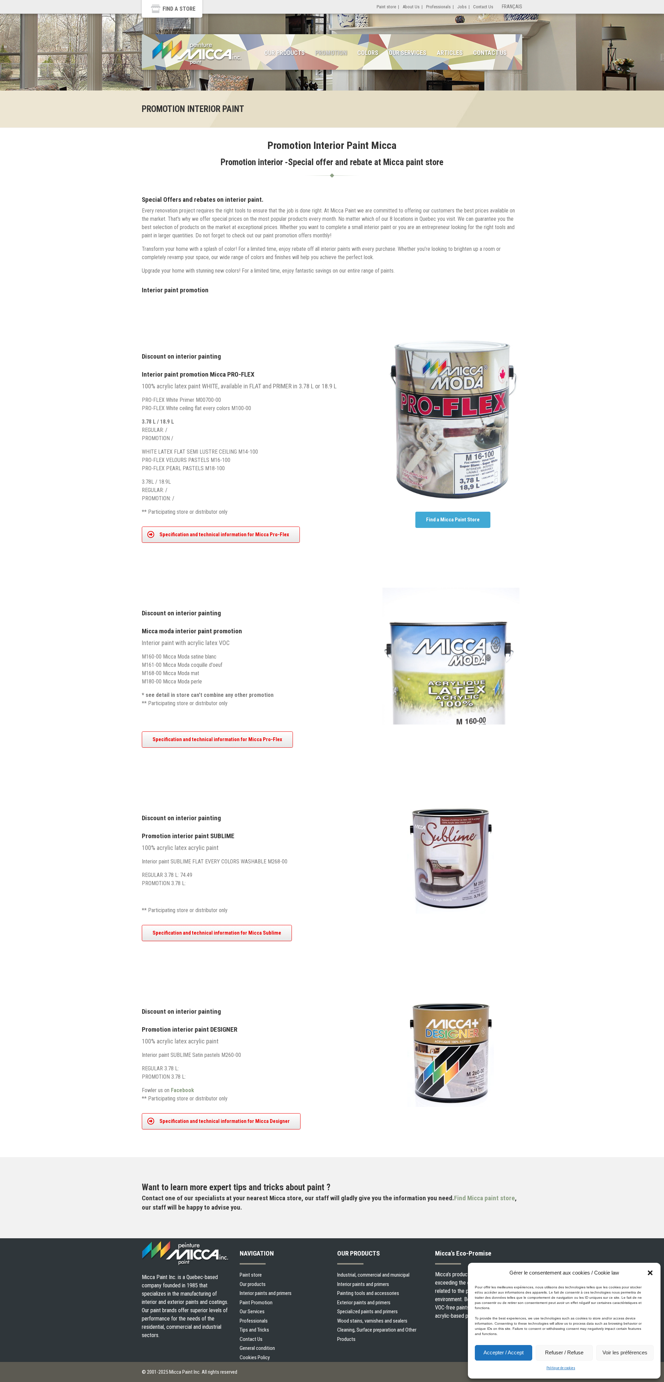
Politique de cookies (560, 1368)
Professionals (438, 6)
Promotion (331, 52)
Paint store (386, 6)
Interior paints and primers (266, 1293)
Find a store (179, 9)
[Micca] (197, 53)
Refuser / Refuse (564, 1352)
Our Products (284, 52)
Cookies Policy (255, 1357)
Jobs (462, 6)
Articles (450, 52)
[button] (650, 1272)
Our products (253, 1284)
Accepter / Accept (503, 1352)
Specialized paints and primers (367, 1311)
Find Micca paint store (484, 1198)
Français (512, 6)
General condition (257, 1348)
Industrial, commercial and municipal (373, 1275)
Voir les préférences (624, 1352)
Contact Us (483, 6)
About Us (411, 6)
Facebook (182, 1090)
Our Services (407, 52)
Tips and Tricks (254, 1330)
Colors (367, 52)
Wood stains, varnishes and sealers (372, 1321)
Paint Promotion (256, 1302)
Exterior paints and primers (363, 1302)
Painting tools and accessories (368, 1293)
